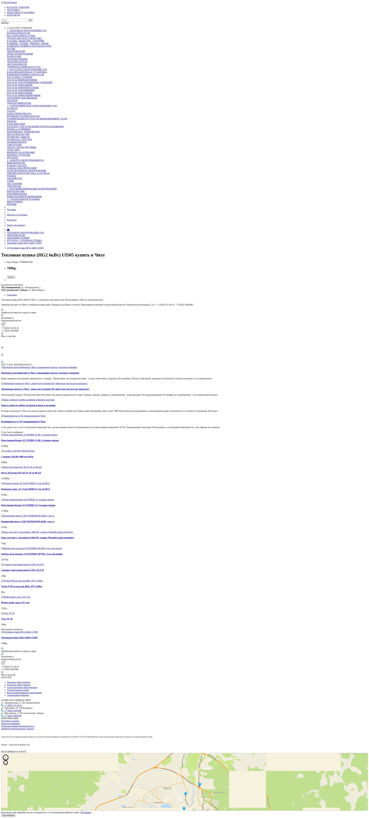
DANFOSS (12, 108)
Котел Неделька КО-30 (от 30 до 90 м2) (21, 473)
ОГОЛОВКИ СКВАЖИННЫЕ (22, 98)
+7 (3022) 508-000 (12, 715)
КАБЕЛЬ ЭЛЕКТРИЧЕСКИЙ (21, 168)
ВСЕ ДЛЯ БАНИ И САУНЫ (21, 35)
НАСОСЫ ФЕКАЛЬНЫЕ (19, 93)
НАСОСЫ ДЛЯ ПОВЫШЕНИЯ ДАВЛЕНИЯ (29, 82)
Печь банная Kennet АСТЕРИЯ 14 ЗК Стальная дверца (30, 440)
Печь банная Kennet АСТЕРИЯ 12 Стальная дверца (28, 505)
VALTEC (11, 111)
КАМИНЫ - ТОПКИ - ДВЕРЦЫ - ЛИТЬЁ (28, 43)
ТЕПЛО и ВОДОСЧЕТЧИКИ (21, 147)
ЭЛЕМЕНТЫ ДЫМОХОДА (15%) (24, 67)
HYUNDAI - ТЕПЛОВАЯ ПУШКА (24, 240)
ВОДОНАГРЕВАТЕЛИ (18, 33)
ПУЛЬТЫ (11, 176)
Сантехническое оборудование (22, 687)
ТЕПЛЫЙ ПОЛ (14, 178)
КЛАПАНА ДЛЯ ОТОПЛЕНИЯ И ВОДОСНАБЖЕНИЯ (35, 126)
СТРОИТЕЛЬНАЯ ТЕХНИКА (25, 199)
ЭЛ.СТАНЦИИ (14, 183)
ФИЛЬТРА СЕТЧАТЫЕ (18, 155)
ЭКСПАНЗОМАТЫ (17, 64)
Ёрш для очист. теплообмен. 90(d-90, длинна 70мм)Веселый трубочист (37, 537)
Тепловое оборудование (18, 682)
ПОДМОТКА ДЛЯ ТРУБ (19, 139)
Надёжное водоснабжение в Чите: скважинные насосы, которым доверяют (40, 373)
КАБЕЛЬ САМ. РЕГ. (17, 165)
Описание (12, 295)
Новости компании (10, 723)
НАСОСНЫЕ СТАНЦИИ (19, 77)
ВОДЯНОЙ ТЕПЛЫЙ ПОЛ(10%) (23, 116)
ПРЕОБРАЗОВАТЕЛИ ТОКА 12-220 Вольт (28, 173)
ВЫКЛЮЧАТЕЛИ (16, 163)
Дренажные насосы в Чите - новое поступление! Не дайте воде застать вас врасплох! (45, 389)
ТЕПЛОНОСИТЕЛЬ (17, 61)
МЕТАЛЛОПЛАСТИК (18, 134)
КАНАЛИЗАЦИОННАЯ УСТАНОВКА (27, 72)
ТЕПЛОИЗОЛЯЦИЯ (17, 59)
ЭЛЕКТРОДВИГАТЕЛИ (19, 103)
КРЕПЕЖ (11, 204)
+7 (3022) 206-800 (12, 710)
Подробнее (85, 812)
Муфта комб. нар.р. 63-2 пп (15, 602)
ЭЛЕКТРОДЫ (14, 186)
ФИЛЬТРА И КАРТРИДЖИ (21, 152)
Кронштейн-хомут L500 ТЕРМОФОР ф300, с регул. (28, 521)
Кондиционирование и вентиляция (24, 692)
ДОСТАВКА (13, 10)
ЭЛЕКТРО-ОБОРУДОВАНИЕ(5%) (27, 160)
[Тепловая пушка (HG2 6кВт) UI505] (25, 248)
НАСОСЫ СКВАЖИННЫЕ (21, 90)
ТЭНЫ (10, 181)
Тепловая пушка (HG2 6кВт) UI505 (24, 243)
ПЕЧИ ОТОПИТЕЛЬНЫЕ (20, 54)
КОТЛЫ (11, 48)
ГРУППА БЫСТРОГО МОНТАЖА (24, 38)
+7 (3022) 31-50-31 (13, 705)
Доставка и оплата (10, 721)
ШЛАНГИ (12, 100)
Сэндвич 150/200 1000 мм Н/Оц (17, 456)
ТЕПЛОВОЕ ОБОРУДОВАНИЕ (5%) (28, 30)
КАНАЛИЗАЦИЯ (16, 124)
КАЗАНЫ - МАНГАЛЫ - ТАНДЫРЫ (25, 41)
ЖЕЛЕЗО (11, 121)
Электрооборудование (18, 695)
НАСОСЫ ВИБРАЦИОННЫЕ (22, 80)
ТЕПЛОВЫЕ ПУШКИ (18, 238)
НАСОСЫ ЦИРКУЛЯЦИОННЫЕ (24, 95)
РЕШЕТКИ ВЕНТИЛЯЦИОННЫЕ (24, 196)
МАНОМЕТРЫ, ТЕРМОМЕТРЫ (23, 131)
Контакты (12, 220)
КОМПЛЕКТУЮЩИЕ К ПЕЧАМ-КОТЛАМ (29, 46)
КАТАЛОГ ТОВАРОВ (18, 7)
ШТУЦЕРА (12, 157)
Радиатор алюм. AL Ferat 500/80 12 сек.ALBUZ (25, 489)
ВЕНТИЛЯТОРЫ (16, 191)
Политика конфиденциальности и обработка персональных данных (18, 727)
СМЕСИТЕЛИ (14, 144)
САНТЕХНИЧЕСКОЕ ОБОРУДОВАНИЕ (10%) (33, 106)
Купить (11, 277)
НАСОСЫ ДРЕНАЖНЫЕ (20, 85)
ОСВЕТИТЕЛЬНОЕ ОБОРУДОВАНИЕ (26, 170)
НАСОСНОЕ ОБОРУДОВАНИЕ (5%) (28, 69)
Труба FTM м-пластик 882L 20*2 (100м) (21, 586)
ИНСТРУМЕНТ (15, 202)
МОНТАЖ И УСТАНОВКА (21, 12)
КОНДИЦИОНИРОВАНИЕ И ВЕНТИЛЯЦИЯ (33, 189)
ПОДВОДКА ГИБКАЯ (18, 137)
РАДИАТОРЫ (14, 56)
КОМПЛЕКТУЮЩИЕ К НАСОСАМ (25, 74)
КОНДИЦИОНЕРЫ (17, 194)
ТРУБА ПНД (13, 150)
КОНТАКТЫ (13, 15)
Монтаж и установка (17, 215)
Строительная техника (18, 690)
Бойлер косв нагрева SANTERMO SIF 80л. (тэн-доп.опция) (32, 554)
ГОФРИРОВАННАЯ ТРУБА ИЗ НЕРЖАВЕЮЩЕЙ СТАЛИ (37, 118)
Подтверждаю (8, 815)
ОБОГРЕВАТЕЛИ (16, 51)
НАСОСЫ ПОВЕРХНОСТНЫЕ (23, 87)
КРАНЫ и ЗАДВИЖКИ (19, 129)
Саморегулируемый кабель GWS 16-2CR (22, 570)
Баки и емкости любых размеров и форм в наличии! (28, 405)
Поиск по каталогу (16, 225)
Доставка (11, 209)
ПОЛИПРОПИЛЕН (17, 142)
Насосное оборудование (19, 685)
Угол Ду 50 (6, 619)
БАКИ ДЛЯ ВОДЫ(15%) (19, 113)
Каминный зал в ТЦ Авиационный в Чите (23, 421)
